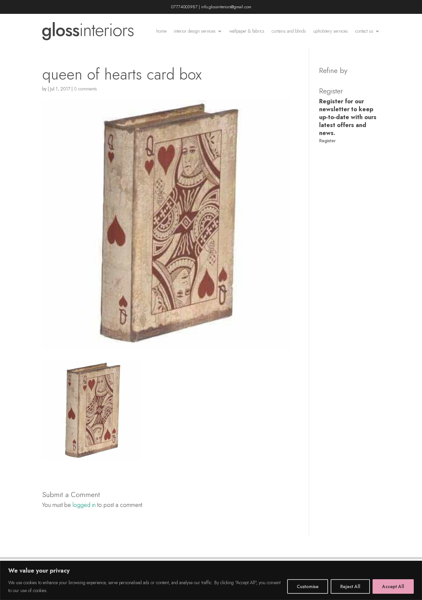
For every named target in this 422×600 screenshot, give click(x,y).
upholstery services (330, 31)
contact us (364, 31)
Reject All (350, 586)
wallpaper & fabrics (246, 31)
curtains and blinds (289, 31)
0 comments (85, 88)
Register (327, 140)
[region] (211, 580)
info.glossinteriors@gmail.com (226, 7)
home (161, 31)
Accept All (393, 586)
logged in (84, 505)
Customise (307, 586)
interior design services (195, 31)
